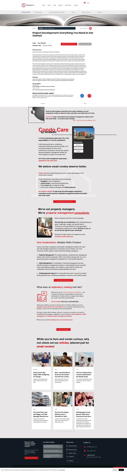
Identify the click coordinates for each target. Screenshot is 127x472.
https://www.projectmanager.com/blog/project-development (43, 89)
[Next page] (71, 432)
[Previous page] (54, 432)
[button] (49, 5)
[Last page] (74, 432)
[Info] (84, 451)
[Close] (125, 470)
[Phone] (84, 455)
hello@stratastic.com (92, 446)
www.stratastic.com (91, 450)
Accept (121, 470)
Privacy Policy (62, 470)
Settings (115, 470)
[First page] (51, 432)
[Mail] (84, 447)
